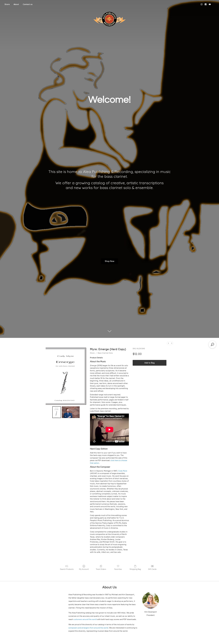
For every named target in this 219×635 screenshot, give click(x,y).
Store (7, 4)
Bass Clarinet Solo (105, 353)
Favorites (118, 569)
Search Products (67, 569)
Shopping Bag (135, 569)
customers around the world (85, 619)
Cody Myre (122, 471)
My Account (84, 569)
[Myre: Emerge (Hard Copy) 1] (71, 412)
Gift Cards (152, 569)
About (16, 4)
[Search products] (212, 344)
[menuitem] (168, 343)
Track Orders (101, 569)
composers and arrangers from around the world (88, 628)
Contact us (27, 4)
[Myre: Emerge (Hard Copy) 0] (56, 412)
